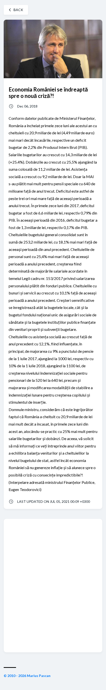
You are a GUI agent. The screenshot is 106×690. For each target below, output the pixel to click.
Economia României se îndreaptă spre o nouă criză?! (48, 92)
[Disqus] (53, 585)
